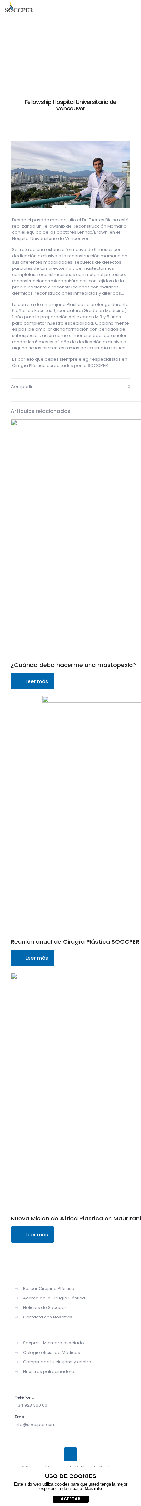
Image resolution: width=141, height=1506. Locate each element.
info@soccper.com (35, 1424)
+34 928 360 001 (32, 1405)
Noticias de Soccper (44, 1307)
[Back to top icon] (70, 1454)
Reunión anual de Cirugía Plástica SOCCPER (75, 942)
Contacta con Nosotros (47, 1317)
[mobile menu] (132, 9)
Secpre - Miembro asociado (53, 1343)
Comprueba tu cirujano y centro (57, 1362)
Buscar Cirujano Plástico (48, 1288)
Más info (93, 1488)
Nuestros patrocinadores (50, 1371)
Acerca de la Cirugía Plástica (54, 1298)
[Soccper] (19, 10)
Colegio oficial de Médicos (51, 1352)
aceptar (70, 1499)
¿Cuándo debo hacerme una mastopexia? (73, 665)
